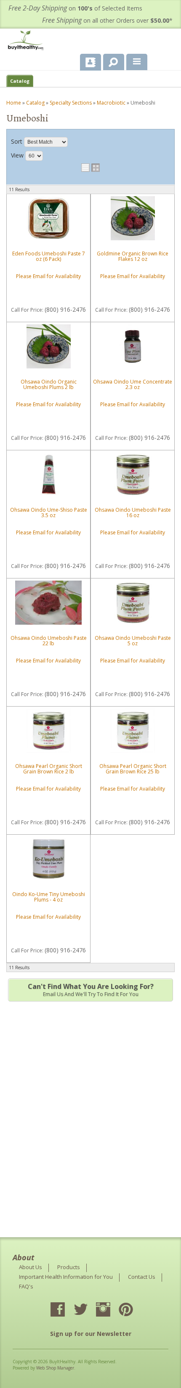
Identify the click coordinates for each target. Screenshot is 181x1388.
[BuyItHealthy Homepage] (27, 41)
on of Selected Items (75, 8)
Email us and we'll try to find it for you (91, 990)
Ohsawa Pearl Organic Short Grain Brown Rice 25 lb (132, 768)
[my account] (90, 62)
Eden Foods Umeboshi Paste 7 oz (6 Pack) (48, 256)
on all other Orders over (107, 20)
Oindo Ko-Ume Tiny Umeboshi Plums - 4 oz (48, 897)
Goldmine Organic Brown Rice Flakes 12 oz (132, 256)
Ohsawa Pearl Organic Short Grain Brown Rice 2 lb (48, 768)
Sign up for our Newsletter (90, 1334)
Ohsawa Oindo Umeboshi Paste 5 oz (133, 640)
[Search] (110, 60)
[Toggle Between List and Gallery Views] (90, 167)
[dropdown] (136, 62)
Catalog (19, 81)
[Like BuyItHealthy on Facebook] (65, 1310)
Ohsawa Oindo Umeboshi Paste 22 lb (49, 640)
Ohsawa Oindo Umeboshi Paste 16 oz (133, 512)
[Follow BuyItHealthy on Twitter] (88, 1310)
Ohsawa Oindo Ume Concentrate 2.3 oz (132, 384)
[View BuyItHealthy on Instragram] (111, 1310)
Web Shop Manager (55, 1368)
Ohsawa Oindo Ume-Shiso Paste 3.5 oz (48, 512)
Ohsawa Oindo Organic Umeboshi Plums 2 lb (49, 384)
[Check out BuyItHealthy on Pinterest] (133, 1310)
